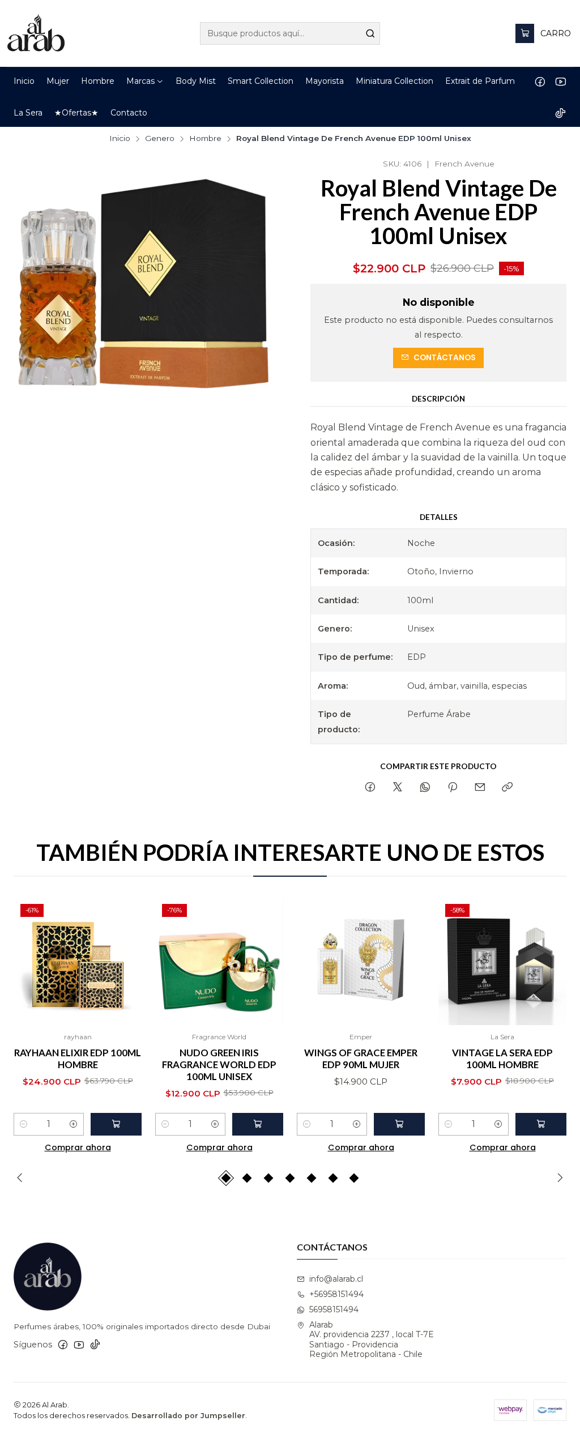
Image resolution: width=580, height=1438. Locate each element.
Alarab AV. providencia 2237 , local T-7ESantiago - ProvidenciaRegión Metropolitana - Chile (371, 1340)
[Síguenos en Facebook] (540, 81)
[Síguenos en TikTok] (560, 113)
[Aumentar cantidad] (73, 1124)
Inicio (119, 139)
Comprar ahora (78, 1147)
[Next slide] (557, 1178)
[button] (145, 81)
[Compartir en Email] (480, 788)
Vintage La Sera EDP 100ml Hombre (502, 1058)
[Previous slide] (22, 1178)
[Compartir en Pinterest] (452, 788)
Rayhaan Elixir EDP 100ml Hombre (77, 1058)
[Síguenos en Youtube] (560, 81)
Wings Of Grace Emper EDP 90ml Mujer (360, 1058)
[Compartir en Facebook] (370, 788)
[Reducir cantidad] (23, 1124)
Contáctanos (444, 357)
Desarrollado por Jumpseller (188, 1415)
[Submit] (370, 33)
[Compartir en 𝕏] (397, 788)
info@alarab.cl (336, 1279)
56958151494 (334, 1309)
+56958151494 (336, 1294)
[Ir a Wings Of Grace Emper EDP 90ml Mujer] (361, 961)
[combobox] (289, 33)
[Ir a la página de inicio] (36, 33)
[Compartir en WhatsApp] (425, 788)
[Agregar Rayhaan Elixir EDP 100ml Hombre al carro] (116, 1124)
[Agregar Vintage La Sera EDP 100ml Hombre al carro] (540, 1124)
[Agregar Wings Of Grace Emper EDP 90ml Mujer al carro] (399, 1124)
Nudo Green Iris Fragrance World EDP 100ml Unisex (219, 1064)
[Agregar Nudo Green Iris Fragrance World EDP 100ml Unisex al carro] (257, 1124)
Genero (159, 139)
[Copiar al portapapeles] (507, 788)
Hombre (205, 139)
